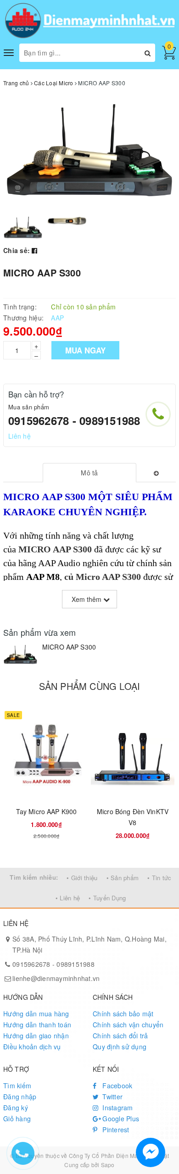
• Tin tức (159, 877)
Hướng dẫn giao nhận (36, 1035)
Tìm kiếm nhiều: (34, 877)
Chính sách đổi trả (120, 1035)
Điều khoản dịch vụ (32, 1046)
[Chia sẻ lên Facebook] (34, 250)
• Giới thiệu (82, 877)
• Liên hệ (68, 897)
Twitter (112, 1096)
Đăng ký (15, 1107)
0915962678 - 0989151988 (74, 420)
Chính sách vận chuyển (128, 1024)
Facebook (116, 1085)
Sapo (108, 1164)
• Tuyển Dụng (107, 897)
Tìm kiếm (17, 1085)
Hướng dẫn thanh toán (37, 1024)
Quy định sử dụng (119, 1046)
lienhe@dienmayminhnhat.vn (56, 978)
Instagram (117, 1107)
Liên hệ (19, 436)
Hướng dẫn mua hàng (36, 1013)
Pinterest (115, 1129)
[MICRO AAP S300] (20, 654)
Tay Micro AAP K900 (46, 811)
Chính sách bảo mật (123, 1013)
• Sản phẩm (122, 877)
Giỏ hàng (17, 1118)
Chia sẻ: (16, 250)
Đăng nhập (19, 1096)
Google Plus (120, 1118)
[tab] (89, 472)
